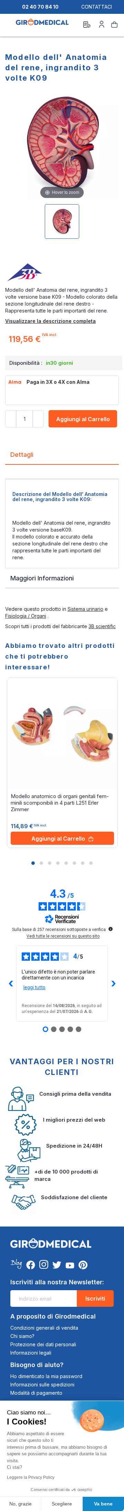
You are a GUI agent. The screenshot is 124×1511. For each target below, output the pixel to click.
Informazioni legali (30, 1353)
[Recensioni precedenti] (11, 983)
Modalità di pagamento (36, 1393)
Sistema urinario (85, 609)
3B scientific (102, 626)
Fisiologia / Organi (25, 616)
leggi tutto (34, 987)
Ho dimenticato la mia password (46, 1376)
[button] (33, 863)
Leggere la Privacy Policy (30, 1477)
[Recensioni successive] (113, 983)
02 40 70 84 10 (40, 7)
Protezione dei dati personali (43, 1344)
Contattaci (96, 7)
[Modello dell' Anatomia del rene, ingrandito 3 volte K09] (62, 221)
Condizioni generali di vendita (44, 1328)
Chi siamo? (22, 1336)
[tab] (62, 457)
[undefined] (110, 929)
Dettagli (21, 454)
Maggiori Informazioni (42, 578)
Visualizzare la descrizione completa (50, 321)
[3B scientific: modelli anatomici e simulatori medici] (62, 273)
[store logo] (42, 26)
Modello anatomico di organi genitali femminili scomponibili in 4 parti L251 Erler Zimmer (60, 803)
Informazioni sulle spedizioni (42, 1384)
